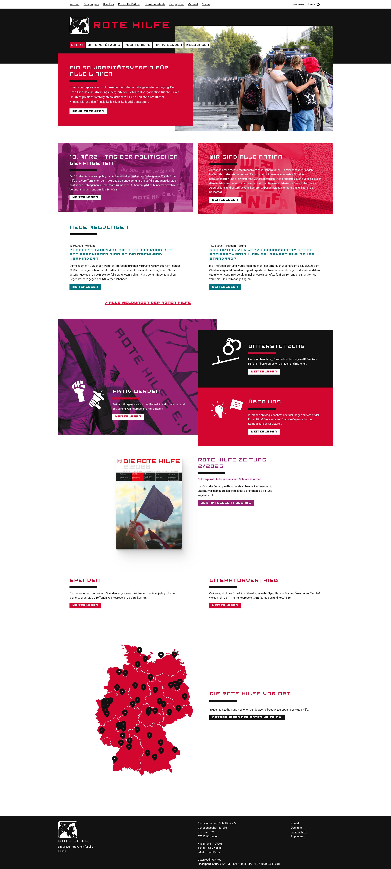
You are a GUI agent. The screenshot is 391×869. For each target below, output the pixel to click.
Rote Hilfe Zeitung (129, 4)
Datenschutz (299, 832)
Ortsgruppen (91, 4)
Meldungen (197, 45)
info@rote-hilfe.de (209, 852)
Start (77, 45)
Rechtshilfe (137, 45)
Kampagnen (176, 4)
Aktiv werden (168, 45)
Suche (206, 4)
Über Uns (108, 4)
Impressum (298, 836)
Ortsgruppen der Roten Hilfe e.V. (247, 717)
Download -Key (209, 859)
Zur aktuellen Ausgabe (226, 503)
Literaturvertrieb (155, 4)
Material (193, 4)
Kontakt (74, 4)
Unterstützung (104, 45)
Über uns (296, 827)
